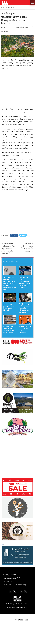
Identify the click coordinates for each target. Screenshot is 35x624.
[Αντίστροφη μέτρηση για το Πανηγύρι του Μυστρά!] (10, 297)
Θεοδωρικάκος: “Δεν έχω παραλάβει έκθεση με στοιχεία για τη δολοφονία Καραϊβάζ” (8, 249)
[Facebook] (10, 591)
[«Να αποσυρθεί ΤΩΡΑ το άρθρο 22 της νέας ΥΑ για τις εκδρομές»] (10, 319)
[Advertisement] (17, 89)
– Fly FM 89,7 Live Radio (8, 575)
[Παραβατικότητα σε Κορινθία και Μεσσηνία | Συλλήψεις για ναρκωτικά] (25, 297)
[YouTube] (14, 591)
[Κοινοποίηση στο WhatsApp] (25, 591)
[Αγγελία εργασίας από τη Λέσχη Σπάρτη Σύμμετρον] (25, 319)
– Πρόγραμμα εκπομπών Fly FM (11, 578)
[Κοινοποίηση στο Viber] (21, 591)
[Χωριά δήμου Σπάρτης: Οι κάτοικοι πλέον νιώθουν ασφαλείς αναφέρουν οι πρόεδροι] (25, 270)
